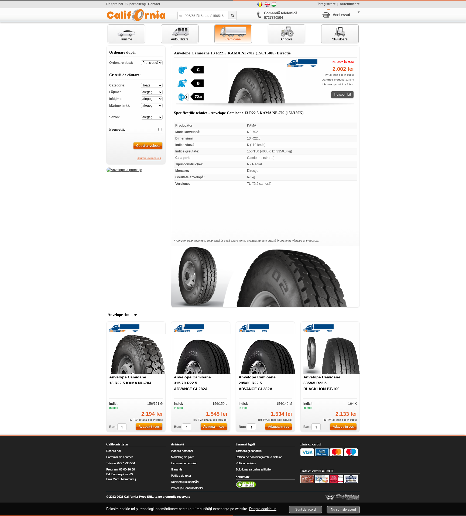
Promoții (158, 129)
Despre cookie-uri (262, 509)
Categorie (152, 85)
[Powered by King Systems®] (342, 496)
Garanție (176, 469)
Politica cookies (246, 463)
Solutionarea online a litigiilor (254, 469)
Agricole (280, 34)
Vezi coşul (341, 15)
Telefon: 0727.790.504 (120, 463)
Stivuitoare (334, 34)
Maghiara (274, 4)
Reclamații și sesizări (184, 481)
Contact (154, 4)
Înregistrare (327, 3)
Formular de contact (119, 457)
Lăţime (152, 92)
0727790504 (273, 18)
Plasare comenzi (182, 450)
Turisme (120, 34)
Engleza (267, 4)
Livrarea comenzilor (184, 463)
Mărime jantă (152, 105)
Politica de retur (181, 475)
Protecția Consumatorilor (187, 488)
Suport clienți (135, 4)
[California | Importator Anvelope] (136, 15)
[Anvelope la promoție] (124, 170)
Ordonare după (152, 62)
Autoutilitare (175, 34)
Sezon (152, 117)
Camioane (228, 34)
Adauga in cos (149, 426)
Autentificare (350, 3)
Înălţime (152, 98)
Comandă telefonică (280, 13)
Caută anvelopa (148, 146)
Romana (260, 4)
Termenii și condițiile (249, 450)
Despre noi (114, 4)
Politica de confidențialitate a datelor (259, 457)
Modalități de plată (182, 457)
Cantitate (121, 426)
